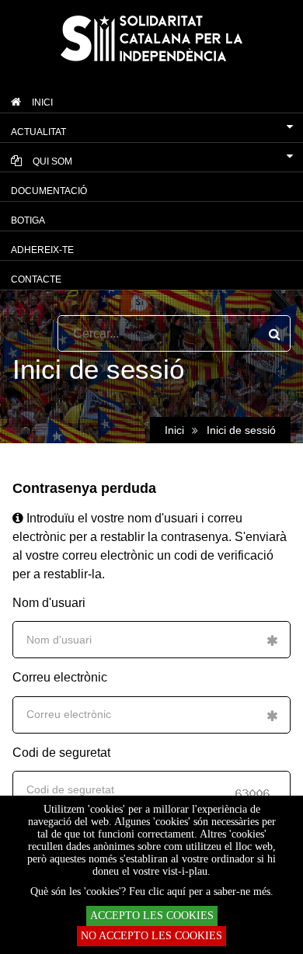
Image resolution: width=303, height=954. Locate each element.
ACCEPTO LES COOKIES (152, 915)
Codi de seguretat (61, 752)
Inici (174, 430)
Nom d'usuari (48, 602)
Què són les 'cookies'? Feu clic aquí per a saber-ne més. (151, 891)
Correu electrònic (59, 677)
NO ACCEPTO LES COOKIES (151, 936)
